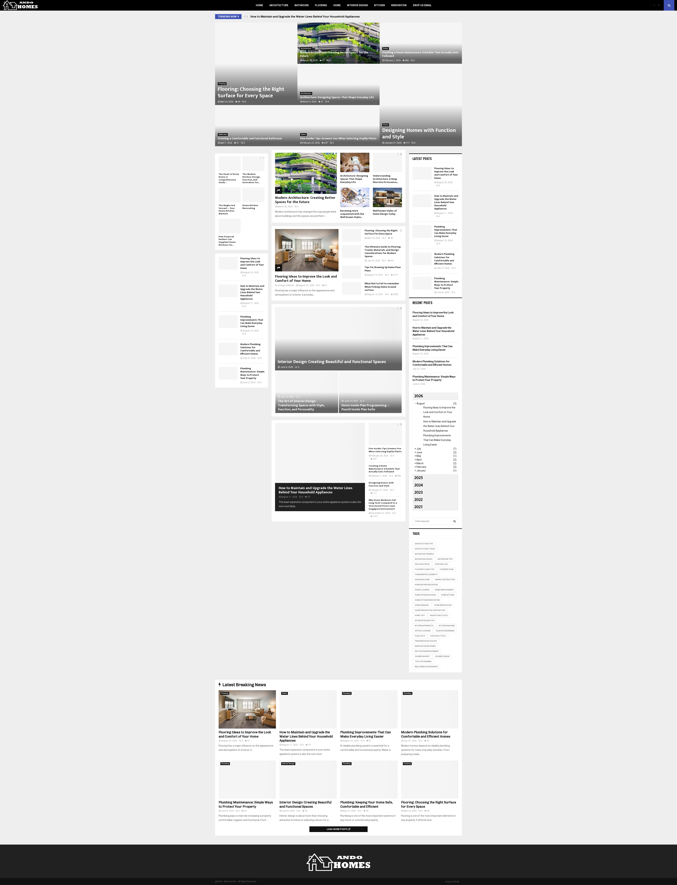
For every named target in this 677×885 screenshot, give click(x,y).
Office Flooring (423, 631)
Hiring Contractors (445, 580)
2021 (418, 506)
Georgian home (422, 580)
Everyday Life (441, 564)
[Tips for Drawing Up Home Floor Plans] (351, 272)
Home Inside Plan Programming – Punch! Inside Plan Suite (365, 407)
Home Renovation (443, 605)
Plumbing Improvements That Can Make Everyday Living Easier (293, 16)
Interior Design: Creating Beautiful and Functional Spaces (419, 56)
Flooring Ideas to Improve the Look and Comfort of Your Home (255, 92)
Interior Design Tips (425, 621)
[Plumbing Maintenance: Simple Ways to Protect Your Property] (228, 373)
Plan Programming (445, 631)
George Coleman (286, 285)
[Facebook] (651, 5)
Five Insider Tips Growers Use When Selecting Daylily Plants (385, 450)
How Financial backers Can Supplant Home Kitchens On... (227, 241)
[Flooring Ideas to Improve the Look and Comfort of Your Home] (306, 250)
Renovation (399, 5)
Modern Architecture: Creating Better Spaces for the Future (305, 200)
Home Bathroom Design (426, 585)
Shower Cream (442, 656)
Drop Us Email (422, 5)
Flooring (321, 5)
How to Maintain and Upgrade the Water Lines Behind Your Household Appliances (315, 490)
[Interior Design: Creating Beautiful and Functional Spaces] (338, 338)
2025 (418, 477)
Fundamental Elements (426, 574)
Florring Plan (446, 569)
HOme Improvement (444, 590)
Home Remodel (422, 605)
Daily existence (422, 564)
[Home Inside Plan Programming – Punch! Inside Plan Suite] (370, 392)
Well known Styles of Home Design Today (385, 212)
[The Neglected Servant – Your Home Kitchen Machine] (230, 195)
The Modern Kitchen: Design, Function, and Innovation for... (251, 178)
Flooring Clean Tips (424, 569)
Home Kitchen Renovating (250, 206)
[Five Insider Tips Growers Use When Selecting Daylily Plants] (385, 434)
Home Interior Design (425, 595)
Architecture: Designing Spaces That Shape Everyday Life (354, 179)
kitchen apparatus (424, 626)
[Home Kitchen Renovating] (253, 195)
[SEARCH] (454, 521)
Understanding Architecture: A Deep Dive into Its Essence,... (386, 179)
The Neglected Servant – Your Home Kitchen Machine (227, 209)
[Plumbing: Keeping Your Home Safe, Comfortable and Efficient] (369, 780)
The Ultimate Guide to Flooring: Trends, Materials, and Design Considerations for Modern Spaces (383, 251)
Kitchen (379, 5)
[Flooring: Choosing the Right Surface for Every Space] (351, 235)
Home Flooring (422, 590)
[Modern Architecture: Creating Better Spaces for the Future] (306, 173)
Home (259, 5)
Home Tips (420, 615)
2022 (418, 499)
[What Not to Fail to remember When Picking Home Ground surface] (351, 288)
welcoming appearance (426, 667)
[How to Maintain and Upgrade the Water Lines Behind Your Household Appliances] (320, 453)
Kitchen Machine (447, 626)
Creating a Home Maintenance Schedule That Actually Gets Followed (384, 469)
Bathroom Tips (445, 559)
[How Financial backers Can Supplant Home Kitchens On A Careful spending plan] (230, 226)
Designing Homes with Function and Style (381, 484)
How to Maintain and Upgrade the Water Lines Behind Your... (252, 137)
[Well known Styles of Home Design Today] (387, 197)
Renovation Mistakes (425, 646)
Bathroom (302, 5)
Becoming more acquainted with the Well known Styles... (352, 214)
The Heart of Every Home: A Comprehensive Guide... (229, 178)
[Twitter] (655, 5)
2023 (418, 492)
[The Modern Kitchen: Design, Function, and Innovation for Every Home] (253, 163)
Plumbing (305, 48)
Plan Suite (420, 636)
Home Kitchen (447, 595)
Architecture (278, 5)
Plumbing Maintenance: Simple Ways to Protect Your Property (334, 137)
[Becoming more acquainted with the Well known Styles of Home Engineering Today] (354, 197)
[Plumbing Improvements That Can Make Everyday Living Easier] (228, 321)
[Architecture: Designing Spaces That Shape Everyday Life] (354, 162)
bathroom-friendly (424, 554)
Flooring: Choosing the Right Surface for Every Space (381, 232)
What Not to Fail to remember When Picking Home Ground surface (382, 286)
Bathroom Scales (423, 559)
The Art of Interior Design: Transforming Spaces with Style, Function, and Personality (301, 405)
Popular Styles (438, 636)
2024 (418, 485)
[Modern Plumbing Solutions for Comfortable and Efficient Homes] (228, 349)
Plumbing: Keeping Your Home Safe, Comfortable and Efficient (418, 133)
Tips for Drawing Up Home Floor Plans (383, 268)
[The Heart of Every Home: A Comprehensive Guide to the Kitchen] (230, 163)
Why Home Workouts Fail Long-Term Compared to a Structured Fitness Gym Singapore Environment (383, 504)
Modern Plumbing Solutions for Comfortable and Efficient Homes (337, 95)
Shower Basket (422, 656)
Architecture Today (425, 549)
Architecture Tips (424, 544)
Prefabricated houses (426, 641)
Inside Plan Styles (439, 615)
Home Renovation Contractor (430, 610)
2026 (418, 396)
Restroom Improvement (427, 651)
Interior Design (357, 5)
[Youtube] (659, 5)
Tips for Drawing (423, 662)
